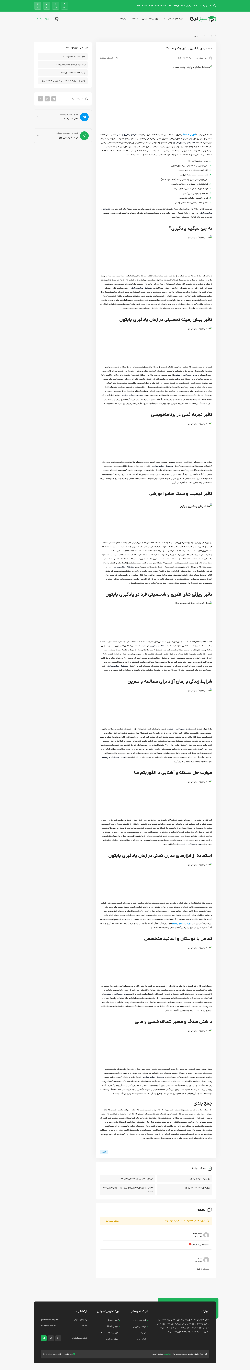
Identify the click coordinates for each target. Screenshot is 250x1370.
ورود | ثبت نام (43, 18)
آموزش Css (113, 1320)
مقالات (135, 18)
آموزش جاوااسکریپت (109, 1332)
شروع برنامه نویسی (150, 18)
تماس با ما (141, 1339)
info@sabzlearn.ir (48, 1325)
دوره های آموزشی (175, 18)
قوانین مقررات (140, 1320)
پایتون (196, 36)
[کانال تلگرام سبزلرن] (44, 1338)
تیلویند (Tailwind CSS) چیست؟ (73, 73)
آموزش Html (112, 1326)
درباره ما (123, 18)
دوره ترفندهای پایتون (181, 923)
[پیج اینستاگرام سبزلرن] (51, 1338)
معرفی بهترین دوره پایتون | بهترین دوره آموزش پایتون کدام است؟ (128, 1189)
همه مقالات (205, 36)
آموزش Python (189, 134)
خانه (214, 36)
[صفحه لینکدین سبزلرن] (58, 1338)
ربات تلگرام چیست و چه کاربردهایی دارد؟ (71, 64)
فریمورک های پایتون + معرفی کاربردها (137, 1178)
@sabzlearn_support (50, 1319)
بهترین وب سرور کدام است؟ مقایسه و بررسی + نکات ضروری (64, 81)
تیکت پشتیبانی (139, 1326)
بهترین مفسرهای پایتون (200, 1178)
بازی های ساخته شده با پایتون (197, 1187)
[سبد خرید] (57, 19)
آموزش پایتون (112, 1339)
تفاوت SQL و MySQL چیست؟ (74, 56)
